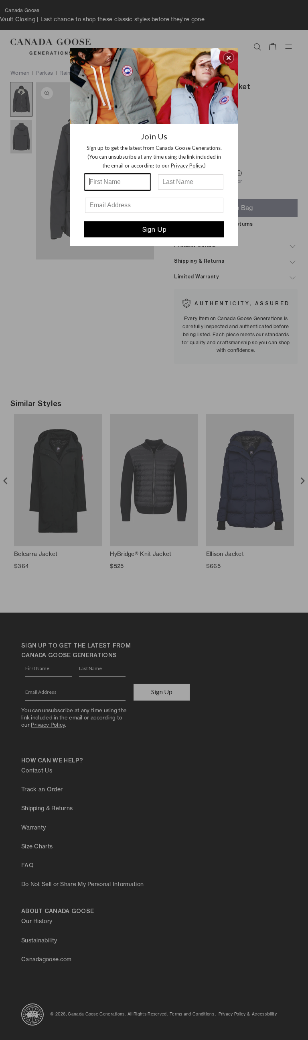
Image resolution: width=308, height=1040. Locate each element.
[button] (228, 58)
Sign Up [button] (154, 229)
